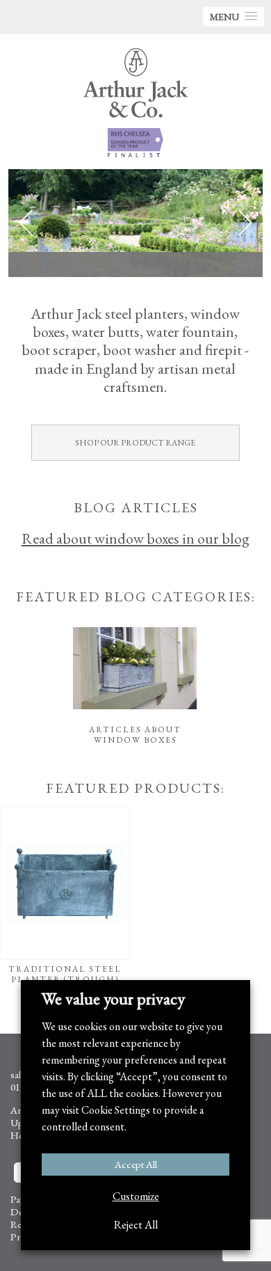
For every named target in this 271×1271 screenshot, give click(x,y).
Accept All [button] (136, 1164)
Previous (26, 223)
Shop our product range (135, 442)
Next (245, 223)
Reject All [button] (136, 1224)
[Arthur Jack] (135, 83)
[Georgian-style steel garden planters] (135, 223)
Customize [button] (136, 1196)
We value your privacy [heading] (113, 998)
